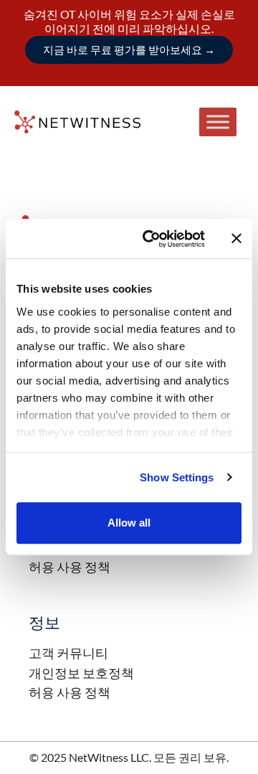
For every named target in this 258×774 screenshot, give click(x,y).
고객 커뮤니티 (68, 653)
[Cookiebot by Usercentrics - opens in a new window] (151, 239)
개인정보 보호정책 (81, 673)
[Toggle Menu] (217, 121)
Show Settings (177, 477)
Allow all (129, 522)
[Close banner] (236, 239)
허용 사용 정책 (69, 567)
